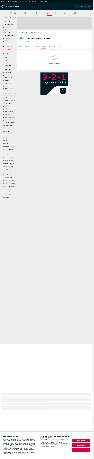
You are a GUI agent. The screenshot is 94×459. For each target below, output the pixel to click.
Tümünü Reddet (81, 445)
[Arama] (77, 6)
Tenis (22, 32)
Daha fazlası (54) (7, 125)
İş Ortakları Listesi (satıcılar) (47, 446)
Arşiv (59, 46)
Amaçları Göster (81, 450)
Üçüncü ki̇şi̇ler (21, 453)
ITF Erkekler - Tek (34, 32)
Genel (21, 46)
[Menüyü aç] (89, 6)
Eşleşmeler (52, 46)
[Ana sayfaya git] (14, 6)
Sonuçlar (36, 46)
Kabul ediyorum (81, 440)
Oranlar (27, 46)
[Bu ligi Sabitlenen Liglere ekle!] (52, 38)
